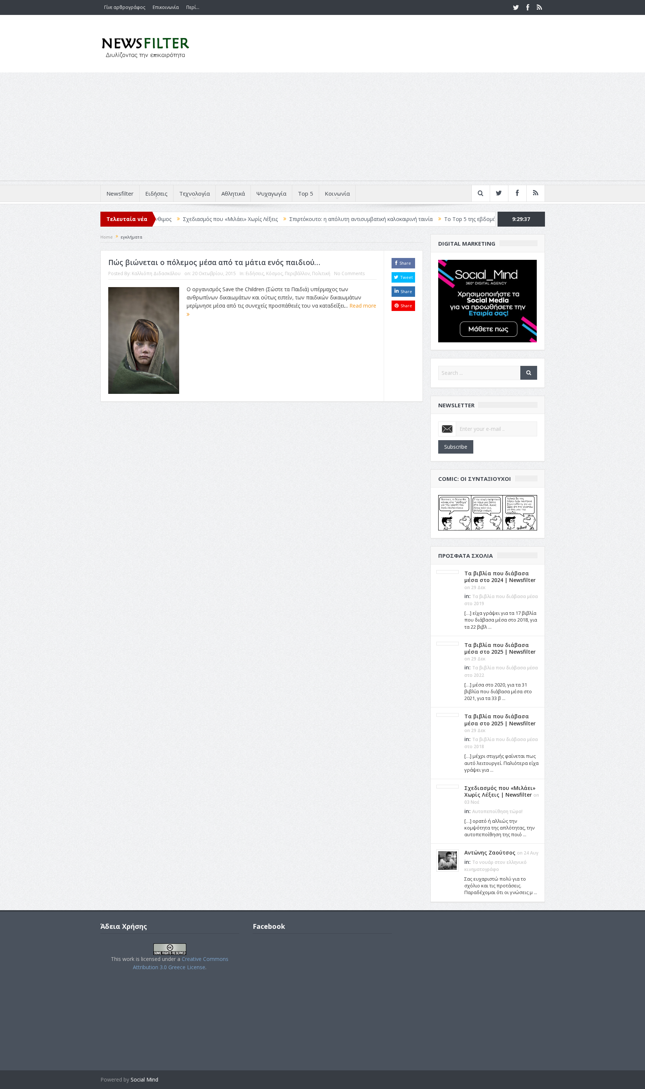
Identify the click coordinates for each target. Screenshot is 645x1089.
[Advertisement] (322, 128)
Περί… (192, 7)
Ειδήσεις (156, 193)
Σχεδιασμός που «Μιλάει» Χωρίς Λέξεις (194, 219)
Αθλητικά (233, 193)
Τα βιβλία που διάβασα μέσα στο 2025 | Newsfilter (500, 648)
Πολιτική (321, 273)
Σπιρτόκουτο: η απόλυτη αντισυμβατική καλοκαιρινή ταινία (325, 219)
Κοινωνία (337, 193)
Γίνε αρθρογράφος (124, 7)
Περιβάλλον (297, 273)
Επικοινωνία (166, 7)
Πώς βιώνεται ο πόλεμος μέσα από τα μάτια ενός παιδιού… (214, 262)
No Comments (349, 273)
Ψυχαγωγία (271, 193)
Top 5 (305, 193)
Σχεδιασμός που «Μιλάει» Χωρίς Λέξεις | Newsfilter (500, 791)
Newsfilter (120, 193)
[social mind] (487, 300)
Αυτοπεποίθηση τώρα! (497, 811)
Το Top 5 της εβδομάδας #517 (446, 219)
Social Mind (144, 1079)
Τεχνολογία (194, 193)
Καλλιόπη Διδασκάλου (156, 273)
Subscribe (455, 446)
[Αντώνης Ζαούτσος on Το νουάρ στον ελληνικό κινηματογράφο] (447, 860)
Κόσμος (274, 273)
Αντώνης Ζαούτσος (489, 852)
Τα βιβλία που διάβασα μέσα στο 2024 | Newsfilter (500, 577)
